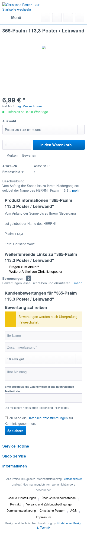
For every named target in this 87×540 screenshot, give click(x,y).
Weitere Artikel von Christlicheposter (35, 271)
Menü (16, 17)
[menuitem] (11, 17)
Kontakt (15, 504)
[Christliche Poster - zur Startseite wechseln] (23, 8)
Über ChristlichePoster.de (59, 498)
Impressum (43, 517)
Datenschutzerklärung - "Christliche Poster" (35, 510)
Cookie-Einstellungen (22, 498)
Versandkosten (73, 479)
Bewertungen (12, 278)
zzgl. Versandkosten (29, 106)
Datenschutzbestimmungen (48, 418)
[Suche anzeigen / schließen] (45, 17)
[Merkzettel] (56, 17)
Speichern (15, 430)
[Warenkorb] (79, 17)
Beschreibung (13, 181)
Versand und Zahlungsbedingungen (49, 504)
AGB (73, 510)
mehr (75, 190)
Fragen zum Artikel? (23, 266)
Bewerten (28, 155)
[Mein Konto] (68, 17)
